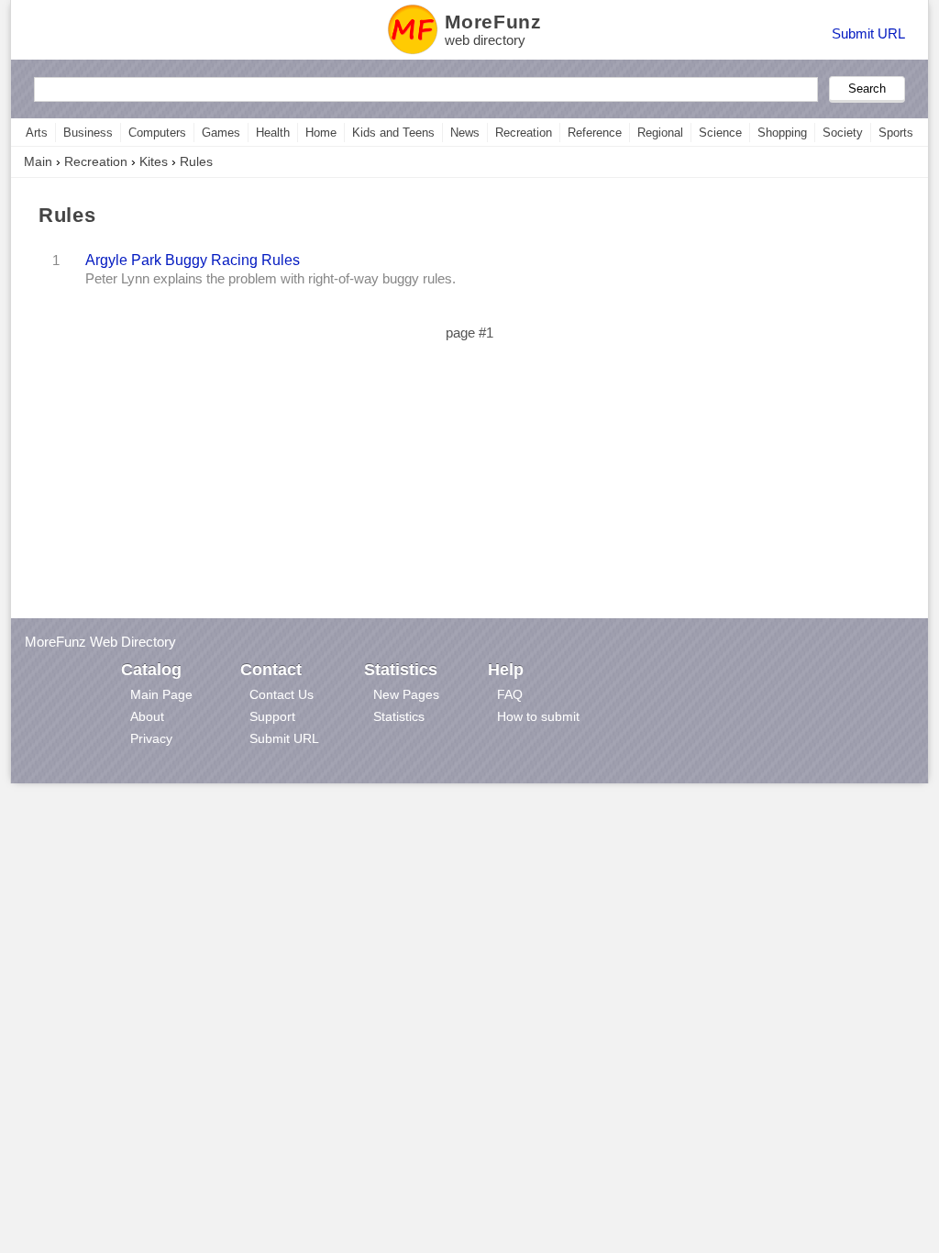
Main (38, 161)
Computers (157, 132)
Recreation (523, 132)
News (465, 132)
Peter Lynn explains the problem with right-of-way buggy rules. (270, 279)
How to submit (538, 716)
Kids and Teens (393, 132)
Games (221, 132)
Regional (660, 132)
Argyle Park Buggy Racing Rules (192, 259)
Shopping (782, 132)
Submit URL (868, 33)
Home (321, 132)
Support (272, 716)
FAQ (510, 694)
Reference (595, 132)
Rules (196, 161)
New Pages (406, 694)
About (147, 716)
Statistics (399, 716)
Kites (153, 161)
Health (273, 132)
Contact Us (281, 694)
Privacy (151, 738)
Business (88, 132)
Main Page (161, 694)
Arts (37, 132)
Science (720, 132)
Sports (895, 132)
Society (843, 132)
